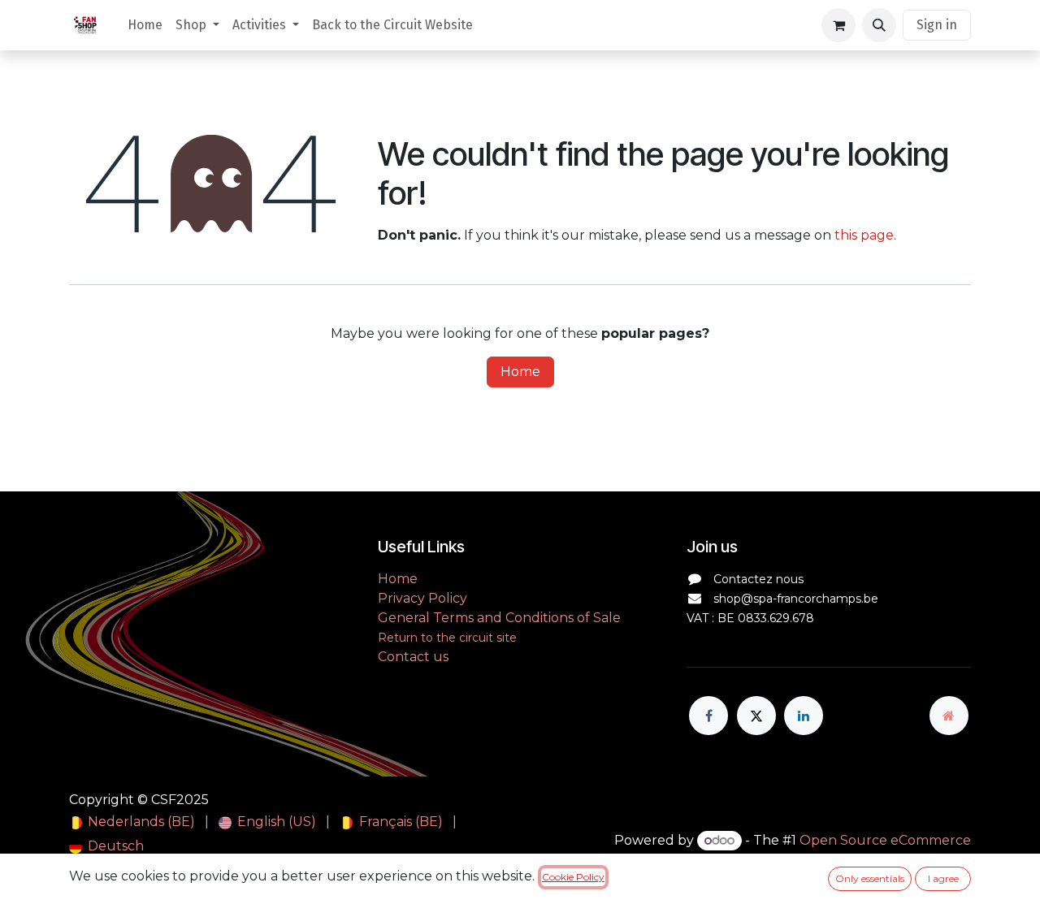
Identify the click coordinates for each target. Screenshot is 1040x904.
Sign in (936, 24)
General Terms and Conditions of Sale (499, 617)
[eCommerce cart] (838, 25)
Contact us (413, 656)
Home (520, 371)
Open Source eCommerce (885, 840)
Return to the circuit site (447, 637)
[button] (879, 25)
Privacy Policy (422, 598)
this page (864, 235)
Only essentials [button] (869, 878)
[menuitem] (145, 25)
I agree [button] (943, 878)
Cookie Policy (573, 877)
